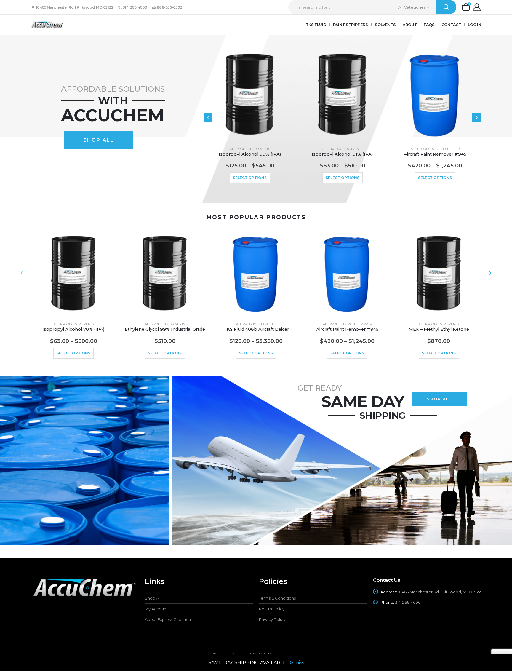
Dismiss (295, 662)
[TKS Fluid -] (47, 24)
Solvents (385, 25)
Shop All (153, 598)
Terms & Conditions (277, 598)
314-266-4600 (134, 7)
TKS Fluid (316, 25)
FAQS (429, 25)
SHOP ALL (98, 140)
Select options (250, 177)
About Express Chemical (168, 619)
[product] (250, 95)
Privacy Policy (272, 619)
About (410, 25)
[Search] (446, 7)
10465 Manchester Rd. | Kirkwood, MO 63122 (74, 7)
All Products (241, 149)
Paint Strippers (350, 25)
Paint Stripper (447, 149)
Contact (451, 25)
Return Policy (271, 608)
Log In (474, 25)
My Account (156, 608)
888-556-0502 (169, 7)
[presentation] (208, 117)
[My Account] (476, 7)
